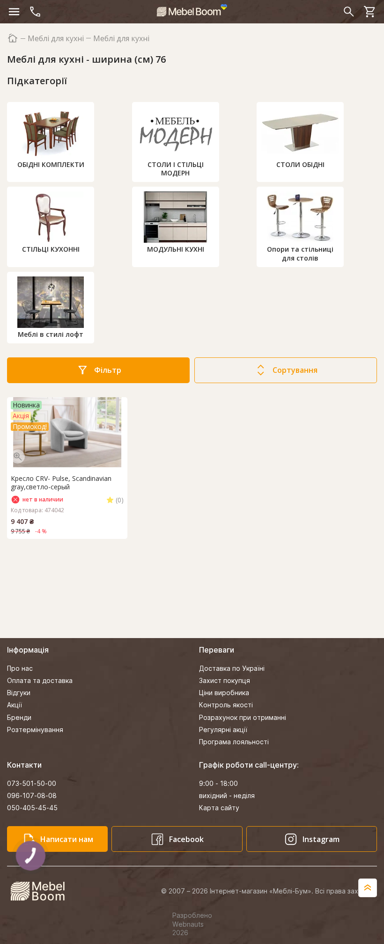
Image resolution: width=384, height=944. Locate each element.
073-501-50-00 (31, 783)
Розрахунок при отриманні (242, 717)
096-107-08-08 (32, 795)
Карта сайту (219, 808)
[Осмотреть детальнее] (18, 457)
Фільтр (107, 370)
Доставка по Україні (232, 668)
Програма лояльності (234, 742)
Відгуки (18, 693)
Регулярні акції (223, 729)
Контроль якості (226, 705)
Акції (14, 705)
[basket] (370, 12)
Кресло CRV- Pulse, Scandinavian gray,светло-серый (61, 482)
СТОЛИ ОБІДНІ (300, 164)
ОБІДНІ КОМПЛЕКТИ (50, 164)
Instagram (321, 839)
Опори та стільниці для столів (300, 253)
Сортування (295, 370)
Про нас (20, 668)
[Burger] (14, 12)
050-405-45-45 (32, 808)
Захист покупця (224, 680)
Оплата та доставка (40, 680)
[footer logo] (43, 891)
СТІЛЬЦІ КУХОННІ (51, 249)
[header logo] (192, 10)
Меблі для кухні (56, 39)
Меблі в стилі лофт (50, 334)
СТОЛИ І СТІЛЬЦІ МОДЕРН (176, 168)
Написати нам (66, 839)
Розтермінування (35, 729)
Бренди (19, 717)
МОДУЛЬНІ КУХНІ (175, 249)
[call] (35, 12)
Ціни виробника (224, 693)
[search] (349, 12)
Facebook (186, 839)
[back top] (367, 888)
